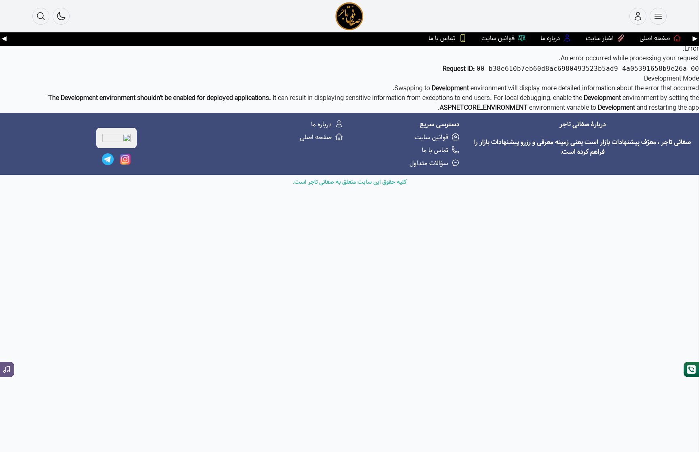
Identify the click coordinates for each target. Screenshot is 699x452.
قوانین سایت (431, 137)
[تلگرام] (108, 159)
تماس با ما (435, 150)
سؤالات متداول (428, 163)
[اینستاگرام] (125, 159)
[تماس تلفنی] (691, 369)
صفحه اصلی (316, 137)
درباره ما (321, 124)
